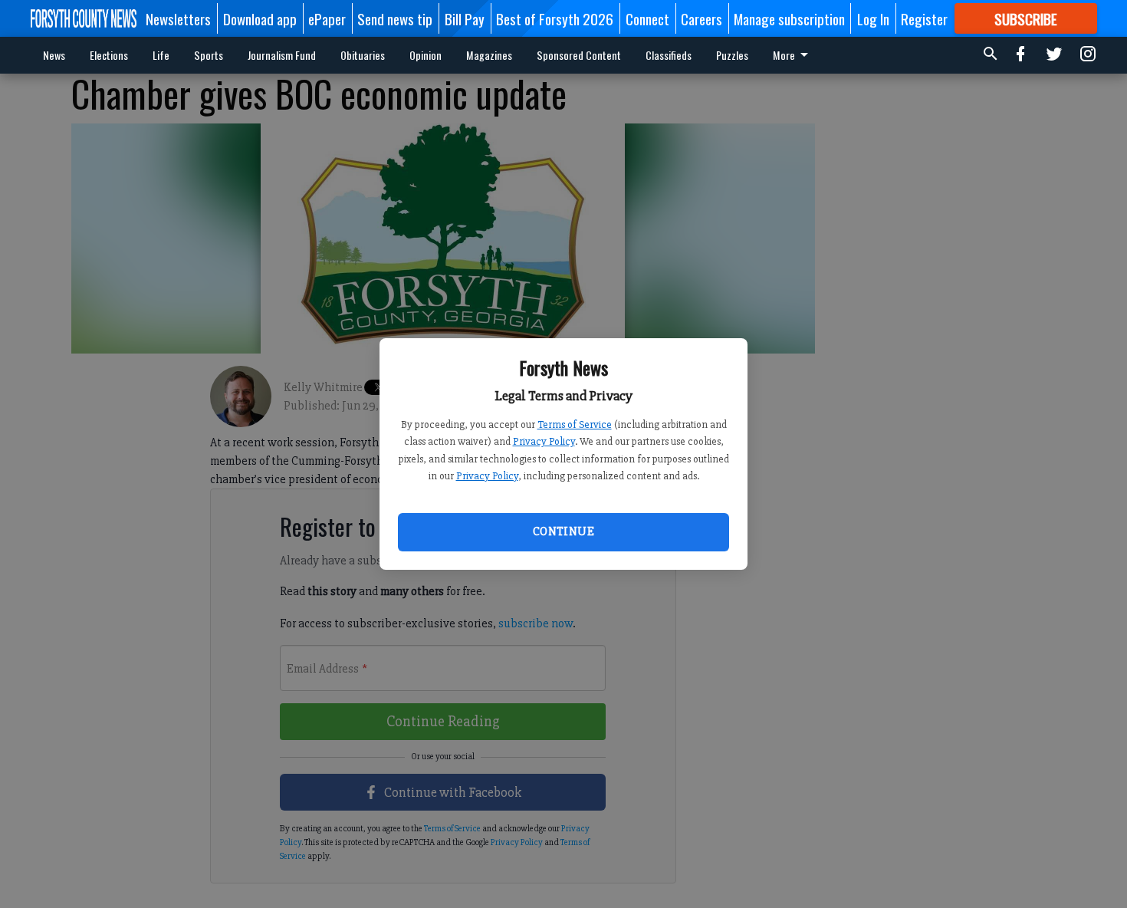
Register (924, 18)
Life (161, 55)
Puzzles (732, 55)
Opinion (425, 55)
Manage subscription (789, 18)
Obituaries (362, 55)
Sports (208, 55)
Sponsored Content (579, 55)
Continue (563, 531)
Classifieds (669, 55)
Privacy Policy (544, 441)
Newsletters (178, 18)
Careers (701, 18)
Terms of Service (574, 424)
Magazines (489, 55)
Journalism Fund (282, 55)
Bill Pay (465, 18)
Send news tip (394, 18)
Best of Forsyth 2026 (554, 18)
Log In (873, 18)
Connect (647, 18)
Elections (109, 55)
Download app (260, 18)
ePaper (327, 18)
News (54, 55)
